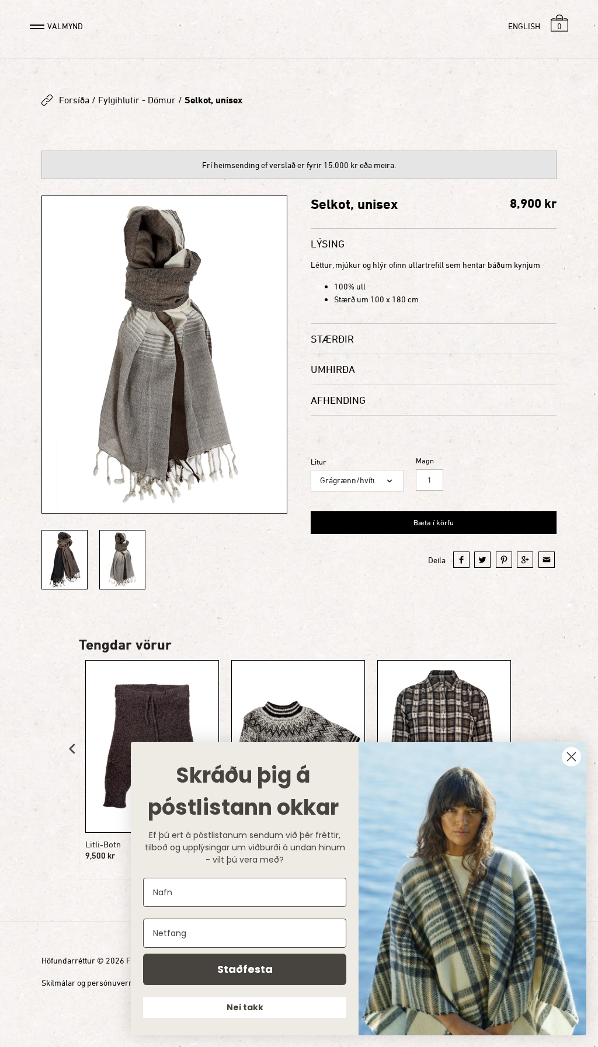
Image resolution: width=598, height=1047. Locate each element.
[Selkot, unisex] (164, 355)
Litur (318, 462)
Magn (425, 460)
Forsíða (74, 100)
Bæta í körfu (433, 522)
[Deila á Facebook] (461, 560)
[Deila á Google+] (525, 560)
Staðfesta (245, 969)
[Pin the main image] (504, 560)
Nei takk (245, 1007)
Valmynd (65, 26)
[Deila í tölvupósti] (546, 560)
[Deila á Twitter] (482, 560)
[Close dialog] (571, 756)
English (524, 26)
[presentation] (72, 749)
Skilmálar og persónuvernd (89, 982)
